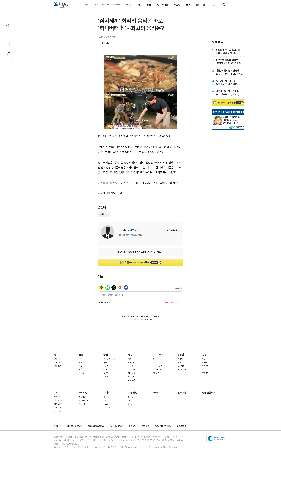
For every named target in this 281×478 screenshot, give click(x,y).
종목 (105, 362)
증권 (138, 4)
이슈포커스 (58, 404)
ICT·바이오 (162, 4)
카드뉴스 (106, 404)
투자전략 (106, 366)
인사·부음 (182, 392)
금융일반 (82, 373)
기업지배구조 (59, 407)
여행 (203, 369)
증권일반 (106, 376)
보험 (80, 362)
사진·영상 (116, 4)
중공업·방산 (132, 369)
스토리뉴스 (58, 400)
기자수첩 (82, 404)
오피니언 (200, 4)
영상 (105, 400)
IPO (105, 369)
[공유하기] (8, 25)
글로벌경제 (58, 362)
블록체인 (106, 373)
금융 (128, 4)
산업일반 (131, 380)
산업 (149, 4)
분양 (179, 362)
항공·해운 (131, 376)
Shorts (106, 397)
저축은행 (82, 369)
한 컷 (130, 404)
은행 (80, 359)
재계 (130, 359)
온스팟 (130, 397)
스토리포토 (132, 400)
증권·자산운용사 (109, 359)
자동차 (130, 366)
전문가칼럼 (83, 397)
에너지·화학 (132, 373)
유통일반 (205, 373)
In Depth (57, 411)
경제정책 (57, 359)
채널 (203, 359)
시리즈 (87, 4)
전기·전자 (131, 362)
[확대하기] (140, 57)
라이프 (96, 4)
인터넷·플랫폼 (158, 366)
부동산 (177, 4)
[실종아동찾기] (217, 117)
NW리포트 (58, 397)
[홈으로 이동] (61, 4)
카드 (80, 366)
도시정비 (181, 366)
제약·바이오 (157, 369)
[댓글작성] (8, 35)
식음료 (204, 362)
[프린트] (8, 44)
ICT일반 (156, 373)
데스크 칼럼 (83, 400)
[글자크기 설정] (8, 54)
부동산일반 (182, 369)
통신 (154, 359)
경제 (56, 354)
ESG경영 (106, 4)
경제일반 (57, 366)
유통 (188, 4)
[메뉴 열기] (214, 5)
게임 (154, 362)
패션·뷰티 (205, 366)
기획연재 (106, 407)
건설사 (180, 359)
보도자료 (157, 392)
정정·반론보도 (208, 392)
